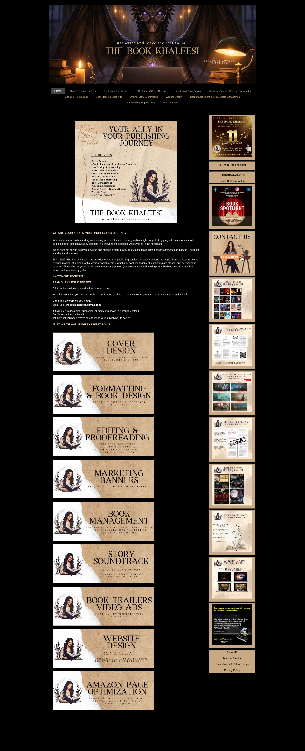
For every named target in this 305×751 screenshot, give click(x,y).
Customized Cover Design (152, 91)
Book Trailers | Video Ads (109, 96)
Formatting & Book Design (187, 91)
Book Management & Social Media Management (215, 96)
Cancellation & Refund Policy (232, 664)
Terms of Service (232, 658)
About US (232, 652)
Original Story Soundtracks (144, 96)
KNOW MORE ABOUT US (68, 276)
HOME (58, 91)
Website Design (174, 96)
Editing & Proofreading (76, 96)
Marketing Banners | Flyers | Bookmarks (230, 91)
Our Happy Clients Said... (117, 91)
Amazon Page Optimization (141, 102)
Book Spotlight (170, 102)
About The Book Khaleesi (83, 91)
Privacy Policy (232, 670)
